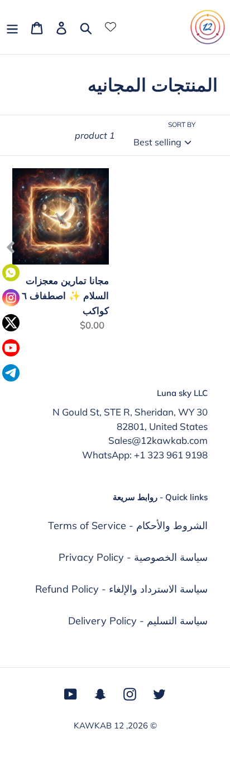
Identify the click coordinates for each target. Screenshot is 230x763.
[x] (11, 322)
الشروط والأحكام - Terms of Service (128, 525)
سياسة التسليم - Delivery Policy (138, 620)
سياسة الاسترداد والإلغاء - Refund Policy (121, 589)
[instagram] (11, 297)
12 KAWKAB (99, 725)
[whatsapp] (11, 272)
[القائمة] (12, 27)
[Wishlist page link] (110, 26)
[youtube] (11, 347)
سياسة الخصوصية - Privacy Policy (133, 557)
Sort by (181, 124)
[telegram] (11, 373)
